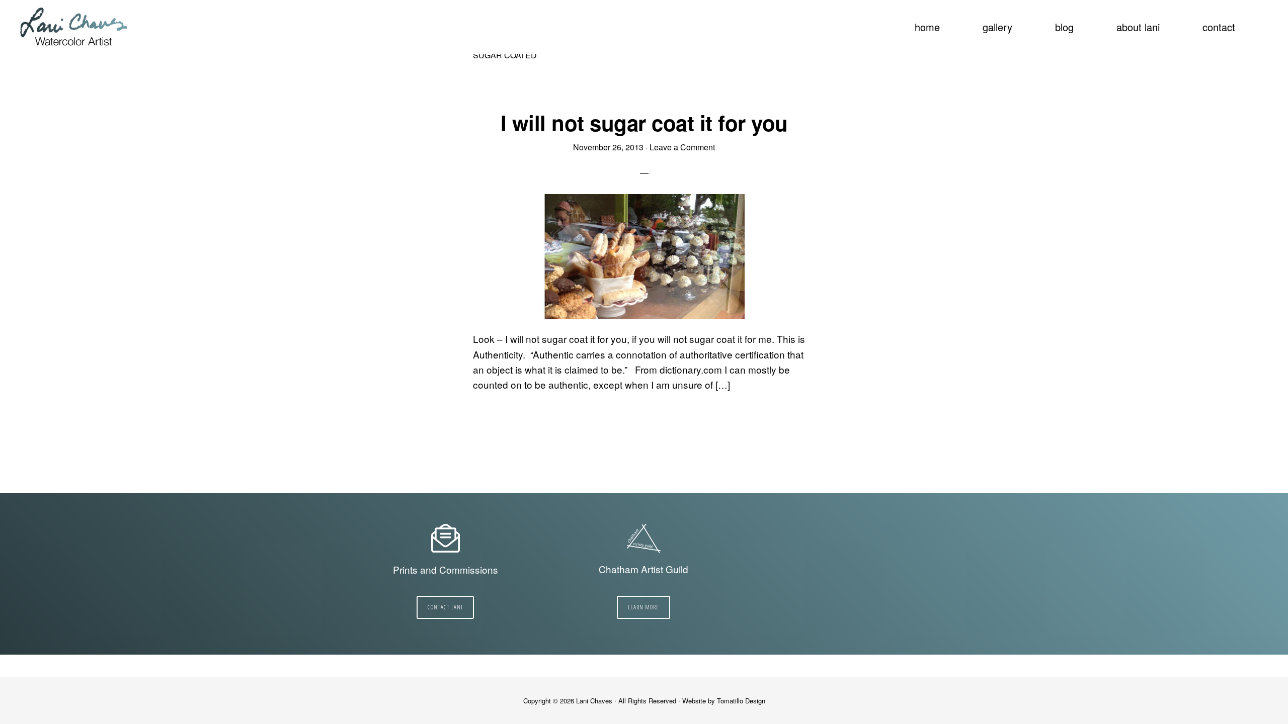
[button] (1263, 21)
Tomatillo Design (741, 700)
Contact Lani (445, 607)
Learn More (643, 607)
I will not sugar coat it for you (644, 123)
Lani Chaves (74, 28)
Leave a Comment (682, 147)
